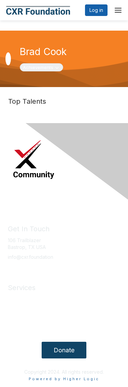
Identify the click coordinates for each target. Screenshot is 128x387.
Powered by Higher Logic (64, 378)
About (14, 309)
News (14, 299)
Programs (18, 319)
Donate (64, 350)
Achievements (42, 67)
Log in (96, 10)
